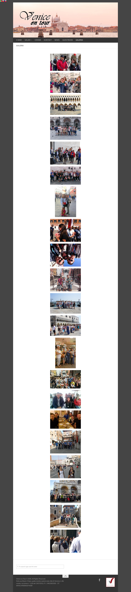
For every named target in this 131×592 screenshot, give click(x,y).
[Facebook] (99, 580)
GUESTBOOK (67, 40)
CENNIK (38, 40)
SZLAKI (27, 40)
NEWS (57, 40)
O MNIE (19, 40)
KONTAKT (48, 40)
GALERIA (79, 40)
